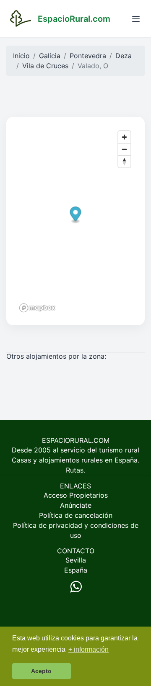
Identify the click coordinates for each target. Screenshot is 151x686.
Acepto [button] (41, 671)
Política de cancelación (75, 515)
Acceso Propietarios (76, 495)
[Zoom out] (124, 149)
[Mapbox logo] (37, 308)
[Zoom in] (124, 137)
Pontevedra (88, 55)
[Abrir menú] (136, 19)
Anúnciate (75, 505)
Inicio (21, 55)
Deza (123, 55)
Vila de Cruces (45, 66)
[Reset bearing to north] (124, 161)
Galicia (49, 55)
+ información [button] (88, 649)
